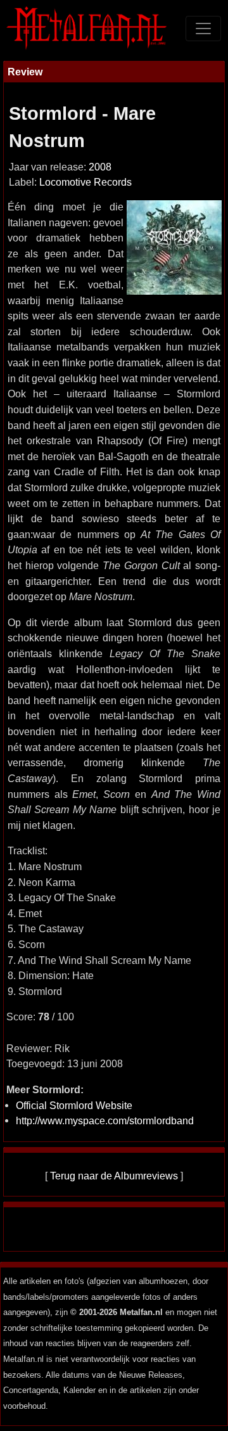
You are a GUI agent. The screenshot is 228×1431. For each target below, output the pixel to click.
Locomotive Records (85, 182)
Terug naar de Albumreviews (114, 1175)
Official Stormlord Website (74, 1105)
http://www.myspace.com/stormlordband (105, 1120)
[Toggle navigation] (203, 28)
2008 (100, 167)
